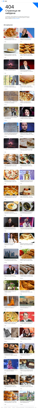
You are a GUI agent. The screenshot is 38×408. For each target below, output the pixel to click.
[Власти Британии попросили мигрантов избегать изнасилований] (26, 303)
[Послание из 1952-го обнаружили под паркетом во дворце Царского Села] (11, 98)
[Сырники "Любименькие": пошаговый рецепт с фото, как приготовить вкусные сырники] (11, 35)
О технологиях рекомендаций (20, 407)
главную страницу (16, 18)
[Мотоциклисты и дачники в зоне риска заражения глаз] (26, 398)
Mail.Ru (2, 407)
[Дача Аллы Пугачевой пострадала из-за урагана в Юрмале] (11, 366)
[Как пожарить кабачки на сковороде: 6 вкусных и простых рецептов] (11, 208)
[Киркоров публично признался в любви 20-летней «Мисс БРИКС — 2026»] (26, 224)
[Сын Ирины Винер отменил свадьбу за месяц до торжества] (26, 114)
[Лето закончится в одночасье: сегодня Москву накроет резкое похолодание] (11, 256)
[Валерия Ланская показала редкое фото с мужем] (11, 240)
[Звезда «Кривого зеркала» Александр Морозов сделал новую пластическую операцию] (26, 335)
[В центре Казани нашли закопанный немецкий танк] (11, 335)
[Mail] (3, 1)
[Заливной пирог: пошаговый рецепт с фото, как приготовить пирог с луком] (26, 82)
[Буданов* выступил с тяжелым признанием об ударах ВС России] (26, 130)
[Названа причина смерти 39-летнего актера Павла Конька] (11, 224)
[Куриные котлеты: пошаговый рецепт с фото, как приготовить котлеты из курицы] (26, 256)
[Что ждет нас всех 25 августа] (11, 66)
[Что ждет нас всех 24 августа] (11, 145)
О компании (5, 407)
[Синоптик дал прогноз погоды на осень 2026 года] (11, 114)
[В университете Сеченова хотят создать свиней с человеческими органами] (26, 271)
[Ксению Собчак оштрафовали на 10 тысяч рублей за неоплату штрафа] (26, 319)
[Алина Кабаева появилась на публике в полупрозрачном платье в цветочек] (26, 35)
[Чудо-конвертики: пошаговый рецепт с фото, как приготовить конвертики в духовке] (26, 51)
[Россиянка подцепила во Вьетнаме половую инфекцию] (11, 82)
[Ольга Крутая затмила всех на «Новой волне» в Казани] (26, 350)
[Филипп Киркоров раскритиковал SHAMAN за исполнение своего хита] (26, 177)
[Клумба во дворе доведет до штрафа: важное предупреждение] (11, 287)
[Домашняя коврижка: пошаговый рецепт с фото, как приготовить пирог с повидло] (26, 240)
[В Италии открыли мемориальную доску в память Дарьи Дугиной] (11, 130)
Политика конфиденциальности (29, 407)
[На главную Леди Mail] (5, 1)
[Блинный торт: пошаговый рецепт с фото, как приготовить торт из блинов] (26, 366)
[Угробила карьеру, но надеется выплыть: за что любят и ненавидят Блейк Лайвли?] (11, 303)
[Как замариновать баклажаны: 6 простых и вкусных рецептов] (26, 208)
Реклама (9, 407)
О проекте (13, 407)
